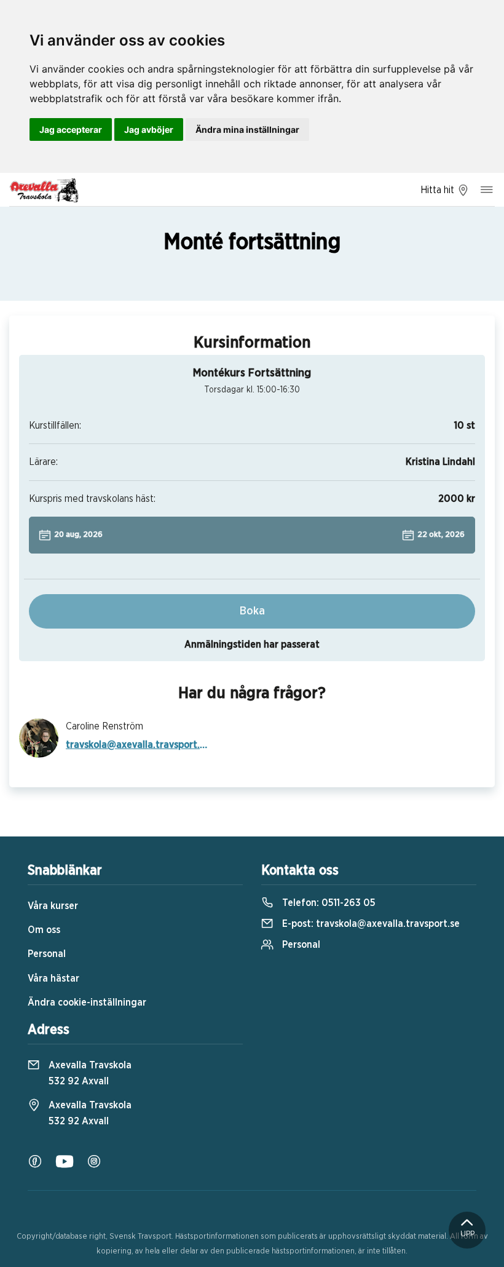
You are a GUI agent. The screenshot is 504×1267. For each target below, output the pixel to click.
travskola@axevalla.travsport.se (136, 745)
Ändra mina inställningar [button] (247, 129)
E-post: (370, 924)
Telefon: (328, 903)
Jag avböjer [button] (148, 129)
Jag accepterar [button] (70, 129)
